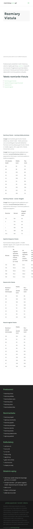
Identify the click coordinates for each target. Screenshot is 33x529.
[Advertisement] (16, 39)
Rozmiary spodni (9, 422)
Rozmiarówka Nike (9, 407)
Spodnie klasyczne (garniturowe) (13, 83)
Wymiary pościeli (9, 436)
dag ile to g (7, 457)
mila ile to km (8, 462)
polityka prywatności (11, 503)
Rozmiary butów (9, 431)
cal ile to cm (7, 446)
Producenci (24, 56)
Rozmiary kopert (9, 417)
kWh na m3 (7, 487)
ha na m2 (7, 449)
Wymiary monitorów (10, 420)
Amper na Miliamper (10, 490)
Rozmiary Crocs (8, 393)
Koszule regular (8, 87)
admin (13, 56)
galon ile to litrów (9, 460)
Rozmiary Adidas (9, 396)
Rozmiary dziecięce (9, 425)
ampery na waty (8, 465)
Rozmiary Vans (8, 404)
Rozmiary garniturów (10, 81)
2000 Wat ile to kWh (10, 493)
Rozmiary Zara (8, 401)
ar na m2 (6, 451)
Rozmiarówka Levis (9, 399)
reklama (25, 503)
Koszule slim (8, 85)
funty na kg (7, 454)
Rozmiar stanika (9, 428)
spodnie (20, 66)
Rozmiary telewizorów (10, 433)
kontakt (20, 503)
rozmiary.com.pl (14, 527)
